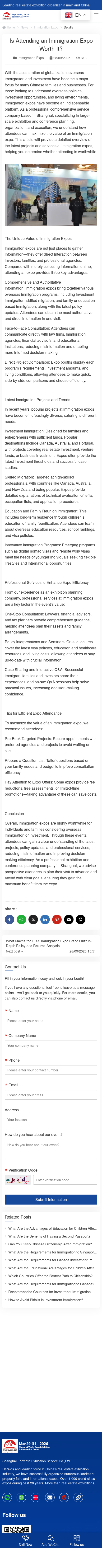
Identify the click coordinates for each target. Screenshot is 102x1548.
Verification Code (23, 1170)
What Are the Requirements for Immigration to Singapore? (53, 1251)
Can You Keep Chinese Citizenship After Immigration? (50, 1243)
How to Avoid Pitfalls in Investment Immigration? (45, 1299)
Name (14, 1010)
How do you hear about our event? (34, 1134)
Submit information (51, 1199)
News (24, 27)
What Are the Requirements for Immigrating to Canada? (51, 1283)
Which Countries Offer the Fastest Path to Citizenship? (50, 1275)
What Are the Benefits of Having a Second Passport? (49, 1236)
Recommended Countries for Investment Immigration (49, 1291)
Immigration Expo (46, 27)
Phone (14, 1060)
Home (10, 27)
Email (13, 1085)
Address (12, 1109)
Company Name (22, 1035)
